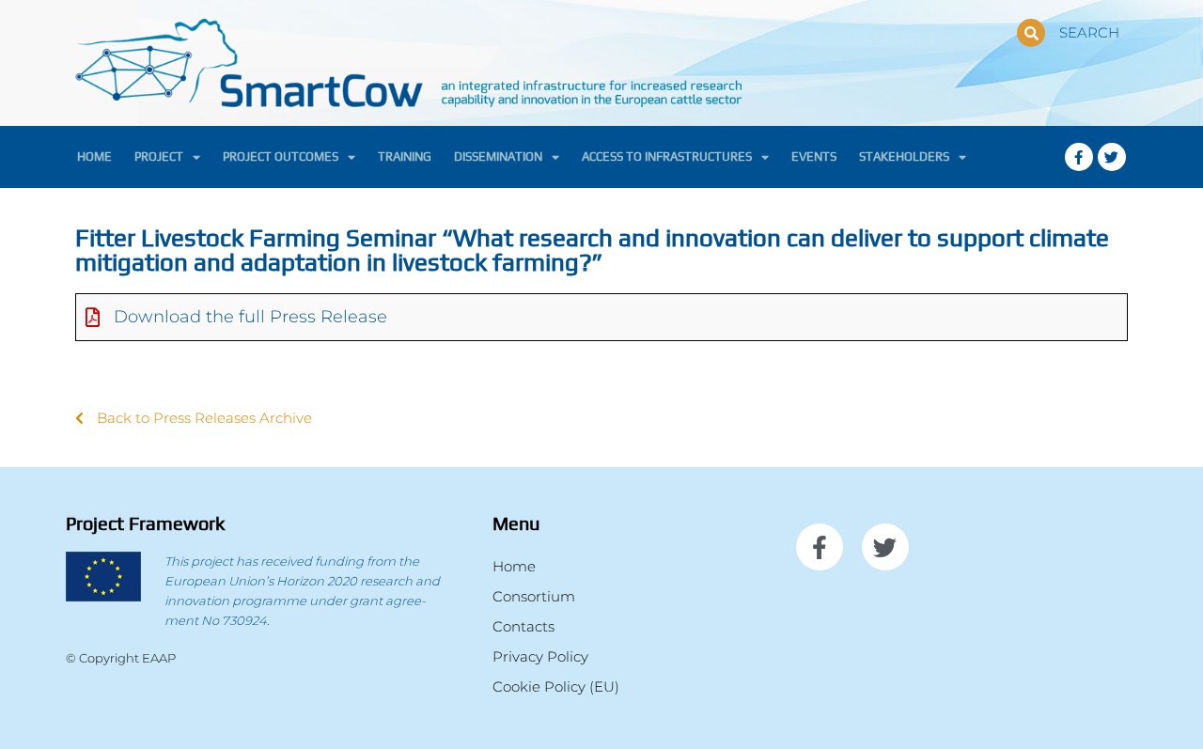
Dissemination (498, 156)
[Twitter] (1112, 157)
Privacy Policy (540, 656)
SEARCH (1089, 32)
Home (94, 156)
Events (813, 156)
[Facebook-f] (1079, 157)
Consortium (533, 596)
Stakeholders (904, 156)
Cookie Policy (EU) (555, 686)
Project (158, 156)
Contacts (523, 626)
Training (404, 156)
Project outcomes (280, 156)
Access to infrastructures (667, 156)
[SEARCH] (1031, 33)
